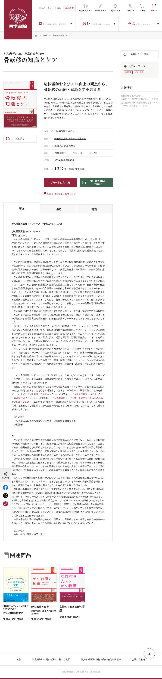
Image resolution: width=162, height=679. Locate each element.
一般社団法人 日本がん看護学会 (70, 138)
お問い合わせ (138, 659)
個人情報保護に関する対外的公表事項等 (101, 659)
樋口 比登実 (69, 146)
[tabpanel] (20, 104)
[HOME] (36, 35)
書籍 (45, 35)
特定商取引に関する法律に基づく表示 (51, 659)
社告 (19, 659)
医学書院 (18, 19)
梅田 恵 (58, 146)
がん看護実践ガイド (64, 131)
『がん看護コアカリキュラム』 (42, 394)
